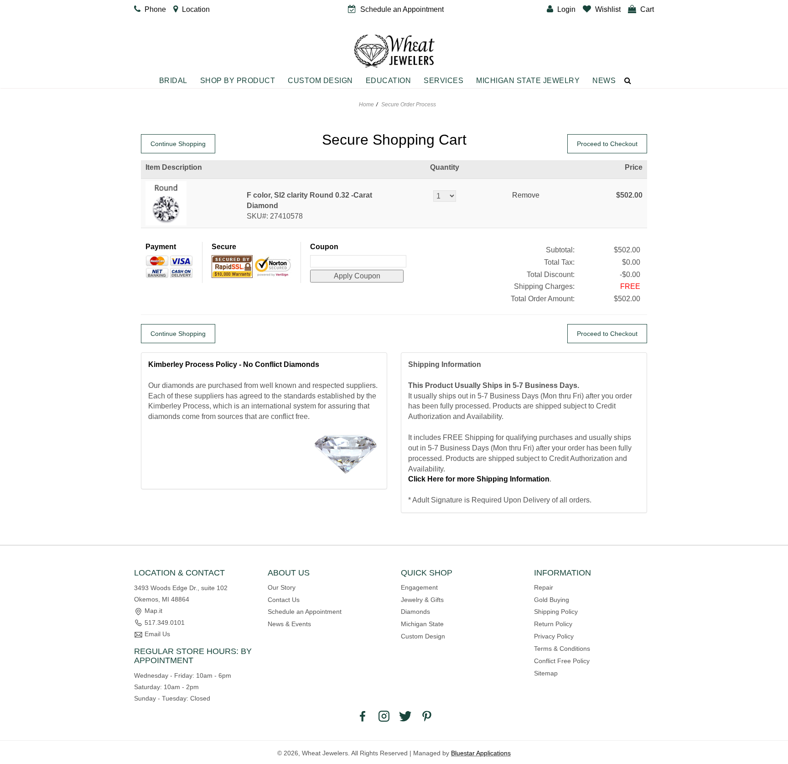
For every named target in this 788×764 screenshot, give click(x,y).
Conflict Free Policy (562, 661)
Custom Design (320, 80)
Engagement (419, 587)
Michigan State (422, 624)
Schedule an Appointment (305, 611)
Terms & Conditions (562, 648)
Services (443, 80)
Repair (543, 587)
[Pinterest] (427, 715)
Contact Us (284, 599)
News (604, 80)
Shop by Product (237, 80)
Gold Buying (551, 599)
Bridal (173, 80)
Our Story (282, 587)
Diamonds (415, 611)
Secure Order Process (408, 104)
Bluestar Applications (481, 753)
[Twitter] (405, 715)
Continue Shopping (178, 143)
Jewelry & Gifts (422, 599)
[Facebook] (362, 715)
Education (388, 80)
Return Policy (553, 624)
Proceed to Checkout (607, 143)
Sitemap (546, 673)
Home (366, 104)
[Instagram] (384, 715)
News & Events (289, 624)
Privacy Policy (554, 636)
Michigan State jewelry (528, 80)
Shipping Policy (556, 611)
